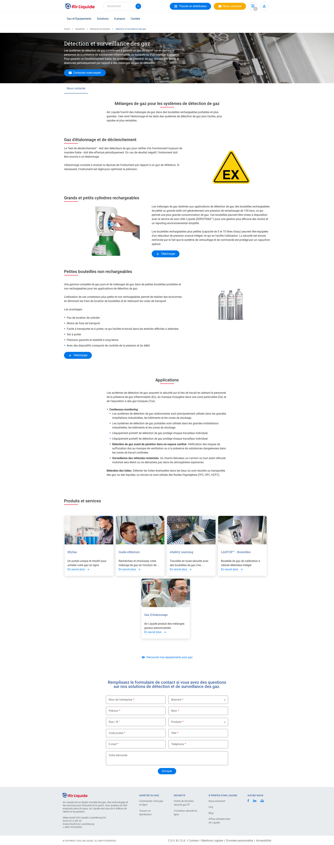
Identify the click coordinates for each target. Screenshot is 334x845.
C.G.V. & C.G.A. (177, 840)
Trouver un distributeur (145, 812)
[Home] (75, 795)
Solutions (103, 18)
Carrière (135, 18)
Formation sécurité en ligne (185, 812)
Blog (211, 813)
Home (67, 29)
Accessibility (263, 840)
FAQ (211, 807)
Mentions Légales (212, 840)
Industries (80, 29)
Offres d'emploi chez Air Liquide (219, 821)
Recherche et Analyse (100, 29)
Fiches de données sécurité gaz (184, 803)
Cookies (193, 840)
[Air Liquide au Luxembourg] (80, 6)
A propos (119, 18)
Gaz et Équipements (79, 18)
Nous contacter (76, 88)
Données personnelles (239, 840)
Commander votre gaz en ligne (151, 803)
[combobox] (123, 6)
